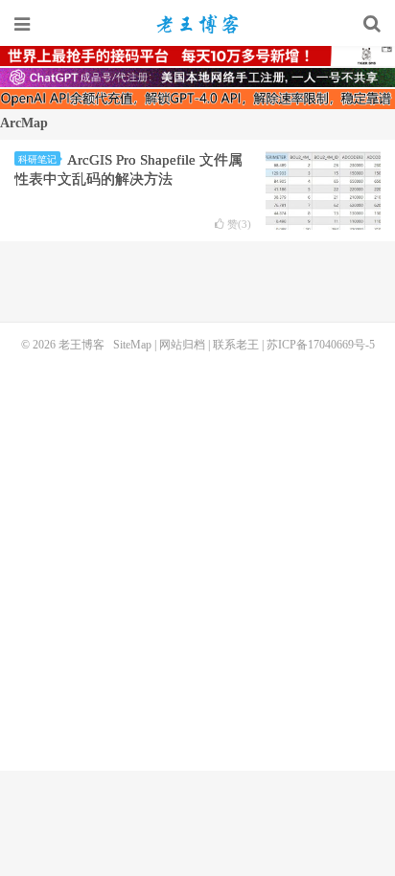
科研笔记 (37, 159)
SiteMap (132, 344)
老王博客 (197, 24)
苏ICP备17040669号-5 (321, 344)
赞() (239, 224)
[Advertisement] (197, 559)
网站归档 (182, 344)
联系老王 (236, 344)
